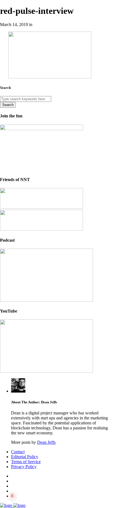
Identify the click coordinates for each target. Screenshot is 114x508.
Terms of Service (26, 461)
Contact (18, 451)
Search (8, 105)
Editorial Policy (24, 456)
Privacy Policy (24, 466)
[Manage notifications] (12, 495)
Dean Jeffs (46, 442)
